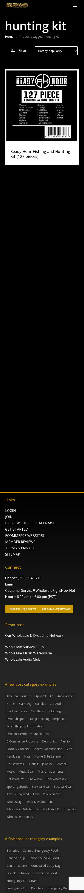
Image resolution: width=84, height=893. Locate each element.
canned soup (15, 858)
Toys (36, 794)
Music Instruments (51, 771)
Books (11, 704)
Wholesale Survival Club (24, 647)
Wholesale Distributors (22, 809)
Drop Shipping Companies (48, 719)
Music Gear (26, 771)
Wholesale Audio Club (22, 659)
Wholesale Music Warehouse (28, 653)
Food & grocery (17, 749)
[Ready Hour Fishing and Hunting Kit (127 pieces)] (42, 106)
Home (9, 36)
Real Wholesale (56, 779)
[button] (75, 5)
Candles (40, 704)
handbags (13, 756)
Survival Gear (41, 786)
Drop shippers (16, 719)
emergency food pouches (24, 888)
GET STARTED (16, 529)
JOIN (9, 516)
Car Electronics (16, 711)
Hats (27, 756)
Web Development (40, 802)
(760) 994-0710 (29, 578)
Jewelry (47, 764)
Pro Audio (35, 779)
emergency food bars (21, 881)
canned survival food (44, 858)
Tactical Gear (63, 786)
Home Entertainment (49, 756)
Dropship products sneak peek (28, 734)
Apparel (40, 696)
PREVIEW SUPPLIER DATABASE (30, 523)
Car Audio (56, 704)
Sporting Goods (17, 786)
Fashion (66, 741)
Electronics (49, 741)
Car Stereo (38, 711)
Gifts (69, 749)
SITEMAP (12, 554)
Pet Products (15, 779)
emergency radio (59, 888)
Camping (25, 704)
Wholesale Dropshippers (59, 809)
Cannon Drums (17, 865)
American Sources (19, 696)
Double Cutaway (18, 873)
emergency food (45, 873)
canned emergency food (40, 850)
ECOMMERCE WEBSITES (24, 535)
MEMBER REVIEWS (20, 541)
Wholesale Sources (19, 817)
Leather (61, 764)
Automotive (65, 696)
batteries (12, 850)
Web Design (14, 802)
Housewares (15, 764)
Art (52, 696)
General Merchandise (47, 749)
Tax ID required (17, 794)
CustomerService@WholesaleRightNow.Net (40, 590)
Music (10, 771)
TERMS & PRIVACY (20, 548)
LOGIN (10, 510)
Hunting (33, 764)
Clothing (55, 711)
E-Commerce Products (22, 741)
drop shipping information (25, 726)
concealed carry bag (46, 865)
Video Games (52, 794)
